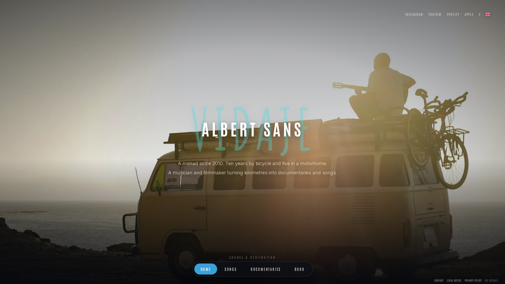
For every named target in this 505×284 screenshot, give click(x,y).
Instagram (414, 14)
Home (206, 269)
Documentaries (266, 269)
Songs (231, 269)
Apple (469, 14)
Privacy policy (473, 280)
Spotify (453, 14)
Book (299, 269)
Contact (439, 280)
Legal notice (454, 280)
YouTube (435, 14)
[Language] (487, 14)
